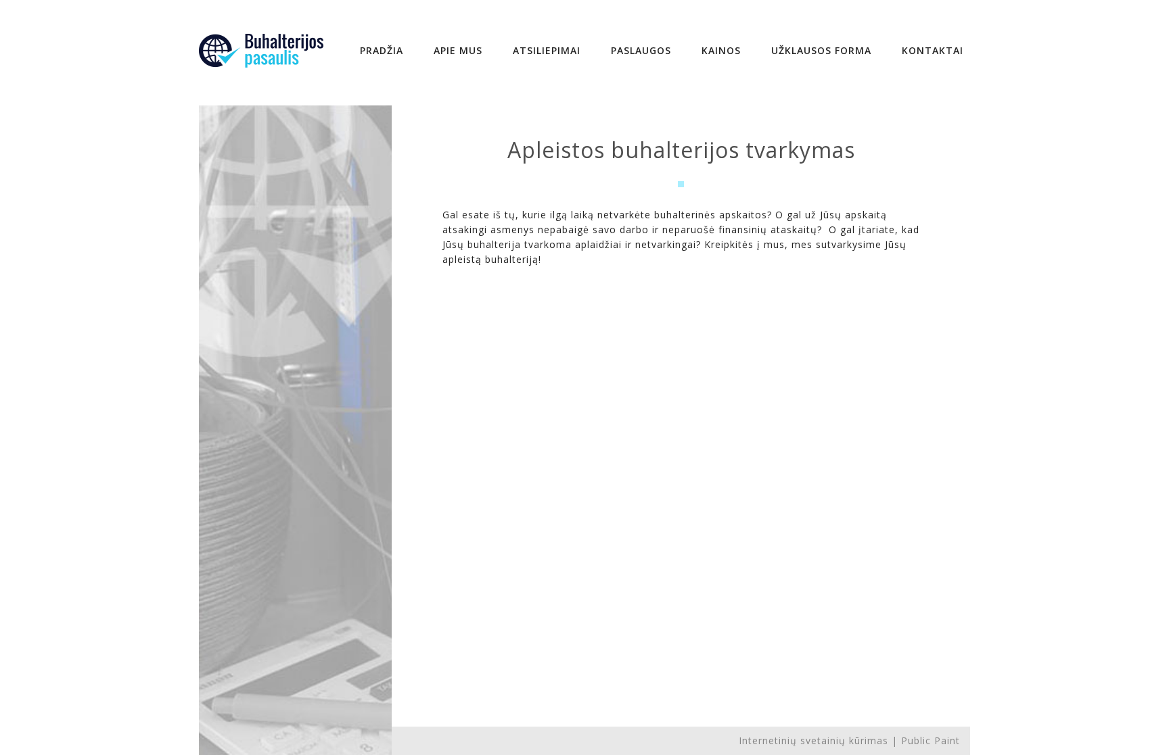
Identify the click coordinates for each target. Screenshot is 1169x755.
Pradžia (381, 50)
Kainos (721, 50)
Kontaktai (932, 50)
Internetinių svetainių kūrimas (813, 740)
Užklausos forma (821, 50)
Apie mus (458, 50)
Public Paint (930, 740)
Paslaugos (641, 50)
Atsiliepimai (546, 50)
